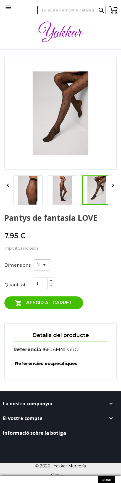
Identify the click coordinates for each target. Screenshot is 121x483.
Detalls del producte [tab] (60, 335)
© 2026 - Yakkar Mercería (60, 466)
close (106, 479)
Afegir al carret (44, 303)
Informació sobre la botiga (34, 433)
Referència (27, 349)
